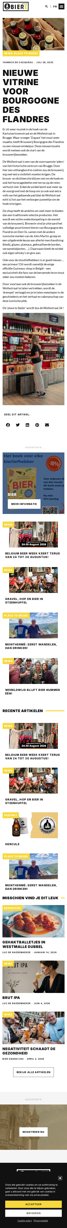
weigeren (33, 1213)
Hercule (12, 844)
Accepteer (33, 1204)
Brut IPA (11, 998)
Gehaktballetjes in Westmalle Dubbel (23, 944)
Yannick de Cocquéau (18, 62)
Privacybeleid (41, 1220)
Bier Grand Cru (13, 1059)
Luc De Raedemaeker (16, 952)
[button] (60, 1178)
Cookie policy (25, 1220)
